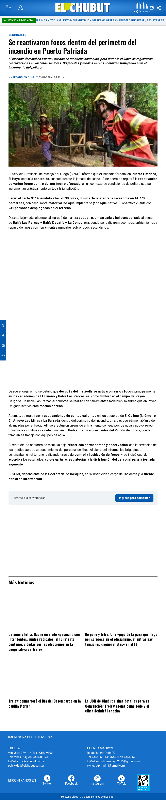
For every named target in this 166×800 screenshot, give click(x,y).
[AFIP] (143, 782)
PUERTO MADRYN (70, 20)
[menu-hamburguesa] (9, 7)
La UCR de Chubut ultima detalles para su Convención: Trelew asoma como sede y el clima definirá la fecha (117, 705)
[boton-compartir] (159, 8)
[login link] (20, 7)
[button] (142, 7)
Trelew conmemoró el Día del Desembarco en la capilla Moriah (45, 703)
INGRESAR (138, 20)
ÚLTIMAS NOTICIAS (48, 20)
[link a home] (83, 8)
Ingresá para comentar (134, 497)
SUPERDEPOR (124, 20)
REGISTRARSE (155, 20)
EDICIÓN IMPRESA (92, 20)
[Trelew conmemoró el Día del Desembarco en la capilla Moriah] (45, 678)
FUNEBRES (109, 20)
